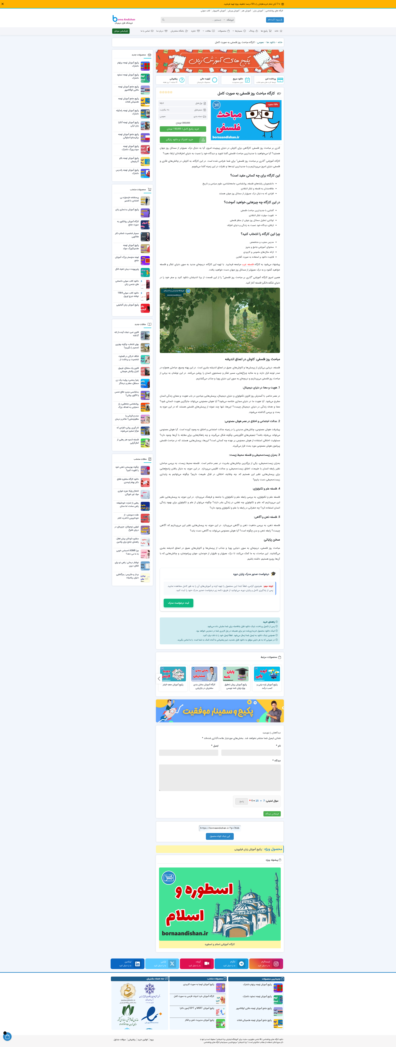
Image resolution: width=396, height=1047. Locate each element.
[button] (3, 4)
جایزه (193, 31)
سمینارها (238, 31)
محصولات (222, 31)
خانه (276, 31)
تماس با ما (145, 31)
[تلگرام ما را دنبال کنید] (241, 964)
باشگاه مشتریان (177, 31)
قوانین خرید (143, 1039)
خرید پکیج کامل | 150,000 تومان (183, 129)
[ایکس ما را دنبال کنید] (172, 964)
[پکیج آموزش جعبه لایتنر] (173, 674)
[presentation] (159, 679)
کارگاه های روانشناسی (274, 10)
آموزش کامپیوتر (219, 10)
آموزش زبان (258, 10)
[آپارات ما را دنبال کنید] (207, 964)
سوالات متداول (120, 1039)
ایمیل (214, 746)
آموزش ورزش (233, 10)
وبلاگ (251, 31)
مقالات (208, 31)
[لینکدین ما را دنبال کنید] (137, 963)
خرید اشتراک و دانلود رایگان (179, 139)
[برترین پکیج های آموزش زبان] (220, 61)
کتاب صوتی (205, 10)
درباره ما (159, 31)
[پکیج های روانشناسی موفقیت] (220, 710)
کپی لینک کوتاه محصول (220, 836)
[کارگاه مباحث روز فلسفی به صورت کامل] (246, 120)
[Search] (164, 20)
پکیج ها (264, 31)
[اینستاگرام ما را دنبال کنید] (276, 964)
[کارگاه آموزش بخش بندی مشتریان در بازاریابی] (204, 674)
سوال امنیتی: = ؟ (263, 801)
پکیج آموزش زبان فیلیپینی (248, 849)
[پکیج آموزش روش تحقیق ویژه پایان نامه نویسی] (236, 674)
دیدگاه (276, 761)
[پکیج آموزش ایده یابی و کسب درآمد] (267, 674)
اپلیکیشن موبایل (121, 31)
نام (278, 746)
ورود (151, 1039)
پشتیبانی (131, 1039)
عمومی (260, 42)
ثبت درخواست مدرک (178, 603)
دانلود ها (270, 42)
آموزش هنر (246, 10)
